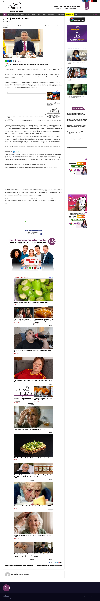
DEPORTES (28, 14)
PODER (22, 14)
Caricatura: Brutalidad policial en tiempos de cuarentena (19, 565)
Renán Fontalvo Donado (9, 21)
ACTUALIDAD (16, 14)
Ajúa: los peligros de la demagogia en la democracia (49, 565)
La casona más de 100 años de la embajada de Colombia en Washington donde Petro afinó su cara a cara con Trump (77, 146)
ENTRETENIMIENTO (51, 14)
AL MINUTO (10, 14)
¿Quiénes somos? (85, 596)
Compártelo (19, 61)
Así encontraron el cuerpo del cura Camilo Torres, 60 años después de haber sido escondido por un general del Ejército (76, 132)
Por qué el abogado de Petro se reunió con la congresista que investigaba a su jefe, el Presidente (76, 114)
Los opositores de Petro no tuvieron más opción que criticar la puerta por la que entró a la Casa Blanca (76, 126)
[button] (93, 14)
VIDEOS (39, 14)
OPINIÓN (33, 14)
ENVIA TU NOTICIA (69, 14)
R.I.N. (76, 14)
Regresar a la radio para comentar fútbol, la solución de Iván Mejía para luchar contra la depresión (77, 139)
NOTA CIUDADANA (61, 14)
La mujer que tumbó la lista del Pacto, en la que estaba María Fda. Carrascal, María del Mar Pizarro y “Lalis (77, 120)
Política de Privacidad (93, 596)
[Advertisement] (33, 212)
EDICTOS (44, 14)
